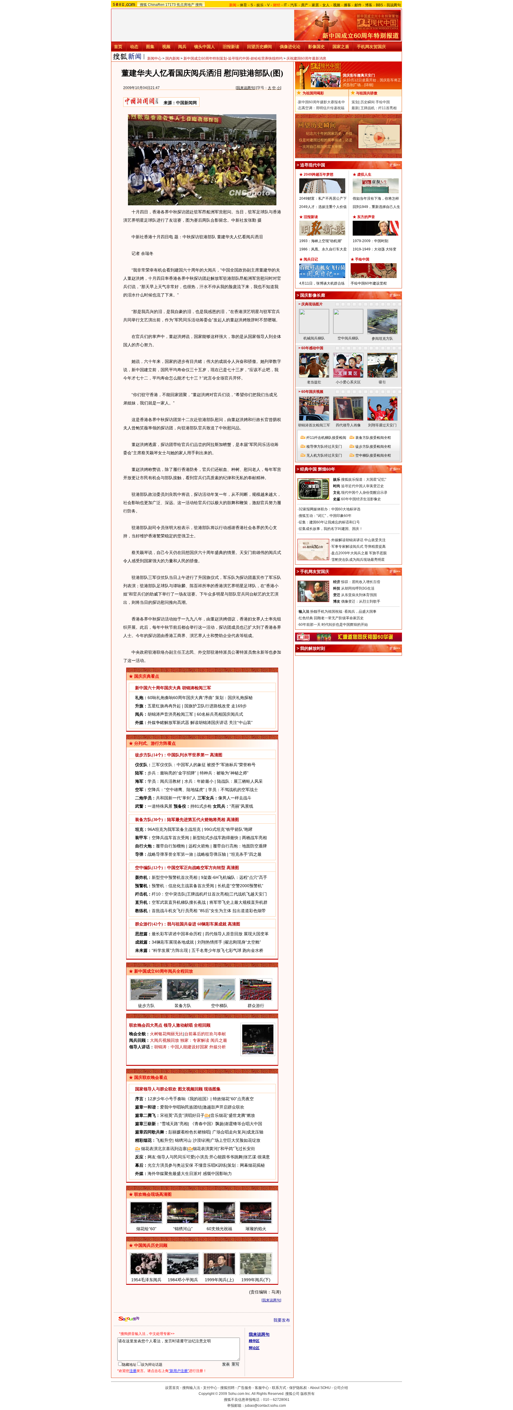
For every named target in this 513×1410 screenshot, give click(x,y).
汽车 (293, 5)
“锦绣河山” (183, 1228)
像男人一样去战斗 (234, 797)
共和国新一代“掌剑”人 (176, 797)
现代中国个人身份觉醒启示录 (364, 492)
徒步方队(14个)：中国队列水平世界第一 (172, 755)
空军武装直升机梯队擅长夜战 (179, 902)
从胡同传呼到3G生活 (357, 588)
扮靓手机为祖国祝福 (326, 611)
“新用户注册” (179, 1371)
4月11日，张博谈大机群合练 (322, 283)
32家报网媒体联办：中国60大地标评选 (329, 509)
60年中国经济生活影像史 (361, 499)
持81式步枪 (201, 806)
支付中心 (210, 1388)
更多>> (394, 165)
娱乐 (260, 5)
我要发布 (281, 1320)
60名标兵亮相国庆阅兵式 (220, 714)
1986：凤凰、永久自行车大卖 (323, 249)
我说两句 (394, 5)
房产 (304, 5)
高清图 (216, 755)
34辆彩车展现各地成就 (173, 942)
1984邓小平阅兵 (183, 1279)
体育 (243, 5)
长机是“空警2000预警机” (240, 885)
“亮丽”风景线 (241, 806)
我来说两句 (245, 88)
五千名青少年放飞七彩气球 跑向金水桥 (227, 950)
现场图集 (212, 1089)
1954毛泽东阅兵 (146, 1279)
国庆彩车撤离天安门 (359, 75)
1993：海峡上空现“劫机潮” (320, 241)
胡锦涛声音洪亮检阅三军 (170, 714)
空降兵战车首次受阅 (170, 837)
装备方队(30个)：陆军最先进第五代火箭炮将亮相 (180, 819)
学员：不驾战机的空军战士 (233, 789)
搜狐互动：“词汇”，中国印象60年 (325, 516)
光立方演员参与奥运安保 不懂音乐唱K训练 (187, 1165)
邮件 (358, 5)
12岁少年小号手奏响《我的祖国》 (179, 1098)
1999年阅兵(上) (219, 1279)
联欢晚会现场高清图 (153, 1194)
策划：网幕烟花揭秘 (246, 1165)
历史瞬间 (367, 102)
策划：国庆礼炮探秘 (234, 697)
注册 (133, 1371)
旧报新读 (231, 46)
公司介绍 (341, 1388)
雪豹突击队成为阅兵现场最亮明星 (358, 560)
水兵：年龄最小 (198, 781)
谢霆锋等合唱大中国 (243, 1123)
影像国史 (316, 46)
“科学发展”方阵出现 (170, 950)
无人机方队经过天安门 (324, 455)
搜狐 (143, 5)
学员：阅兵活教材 (164, 781)
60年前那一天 (310, 625)
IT (285, 5)
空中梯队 (219, 1005)
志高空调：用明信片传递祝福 (321, 108)
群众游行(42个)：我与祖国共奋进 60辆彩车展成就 (181, 924)
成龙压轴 (255, 1132)
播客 (347, 5)
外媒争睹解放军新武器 (168, 722)
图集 (150, 46)
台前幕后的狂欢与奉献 (205, 1033)
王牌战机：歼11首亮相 (378, 108)
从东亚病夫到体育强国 (359, 595)
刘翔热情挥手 (209, 942)
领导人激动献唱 (178, 1025)
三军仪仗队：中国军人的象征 (179, 764)
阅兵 (182, 46)
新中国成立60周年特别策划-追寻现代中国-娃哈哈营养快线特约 (233, 58)
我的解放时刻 (312, 648)
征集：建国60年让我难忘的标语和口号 (329, 522)
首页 (118, 46)
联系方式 (279, 1388)
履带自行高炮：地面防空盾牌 (240, 846)
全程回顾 (202, 1025)
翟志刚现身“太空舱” (243, 942)
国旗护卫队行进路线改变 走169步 (215, 706)
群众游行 (256, 1005)
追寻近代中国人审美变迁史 (362, 486)
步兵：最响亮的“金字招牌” (172, 773)
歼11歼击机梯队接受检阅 (326, 438)
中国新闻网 (186, 102)
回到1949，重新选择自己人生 (376, 207)
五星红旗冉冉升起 (164, 706)
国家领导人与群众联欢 (156, 1089)
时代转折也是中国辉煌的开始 (345, 625)
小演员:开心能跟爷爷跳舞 (219, 1157)
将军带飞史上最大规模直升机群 (238, 902)
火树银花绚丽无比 (166, 1033)
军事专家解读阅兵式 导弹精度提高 (358, 546)
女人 (326, 5)
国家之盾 (340, 46)
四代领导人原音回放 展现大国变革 (237, 933)
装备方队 (183, 1005)
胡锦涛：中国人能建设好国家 (181, 1046)
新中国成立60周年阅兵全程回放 (163, 971)
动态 (134, 46)
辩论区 (254, 1348)
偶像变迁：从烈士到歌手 (360, 601)
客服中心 (262, 1388)
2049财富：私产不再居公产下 (323, 198)
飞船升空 (164, 1140)
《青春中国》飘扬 (207, 1123)
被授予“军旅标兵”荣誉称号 (231, 764)
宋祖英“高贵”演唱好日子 (182, 1115)
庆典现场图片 (312, 304)
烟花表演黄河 (205, 1148)
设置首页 (172, 1388)
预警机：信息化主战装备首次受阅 (183, 885)
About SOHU (320, 1388)
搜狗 (198, 5)
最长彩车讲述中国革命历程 (177, 933)
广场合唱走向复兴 (229, 1132)
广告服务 (245, 1388)
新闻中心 (154, 58)
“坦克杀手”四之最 (245, 854)
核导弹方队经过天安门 (324, 446)
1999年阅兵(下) (255, 1279)
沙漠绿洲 (201, 1140)
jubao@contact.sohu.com (265, 1405)
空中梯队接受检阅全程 (373, 455)
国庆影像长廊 (312, 295)
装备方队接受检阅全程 (373, 438)
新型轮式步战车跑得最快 (215, 837)
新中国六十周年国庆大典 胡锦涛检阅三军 (173, 688)
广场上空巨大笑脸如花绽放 (235, 1140)
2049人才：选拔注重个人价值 (323, 207)
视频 (336, 5)
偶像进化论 (290, 46)
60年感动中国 (312, 348)
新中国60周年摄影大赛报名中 (321, 102)
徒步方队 (146, 1005)
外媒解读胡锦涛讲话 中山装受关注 (358, 540)
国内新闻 (172, 58)
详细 (368, 85)
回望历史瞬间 (259, 46)
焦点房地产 (185, 5)
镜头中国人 (204, 46)
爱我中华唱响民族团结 (181, 1107)
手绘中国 (383, 102)
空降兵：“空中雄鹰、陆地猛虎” (176, 789)
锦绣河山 (183, 1140)
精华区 (254, 1341)
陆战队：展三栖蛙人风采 (240, 781)
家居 (315, 5)
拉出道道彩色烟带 (249, 910)
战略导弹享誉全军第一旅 (170, 854)
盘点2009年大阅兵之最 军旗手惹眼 (359, 553)
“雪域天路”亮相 (174, 1123)
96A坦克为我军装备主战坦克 (174, 829)
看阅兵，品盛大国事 (360, 611)
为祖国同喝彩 (313, 93)
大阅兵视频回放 (164, 1040)
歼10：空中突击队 (169, 894)
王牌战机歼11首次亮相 (207, 894)
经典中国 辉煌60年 (317, 469)
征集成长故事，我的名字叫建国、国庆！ (331, 529)
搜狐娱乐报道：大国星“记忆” (363, 479)
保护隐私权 (298, 1388)
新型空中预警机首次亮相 (174, 877)
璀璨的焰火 (256, 1228)
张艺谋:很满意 (257, 1157)
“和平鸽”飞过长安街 (237, 1148)
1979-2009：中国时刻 (370, 241)
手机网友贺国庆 (371, 46)
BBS (379, 5)
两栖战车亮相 (254, 837)
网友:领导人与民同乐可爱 (171, 1157)
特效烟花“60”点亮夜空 (233, 1098)
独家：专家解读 (194, 1040)
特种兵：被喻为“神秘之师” (224, 773)
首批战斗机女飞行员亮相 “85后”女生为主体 (191, 910)
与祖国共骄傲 (366, 93)
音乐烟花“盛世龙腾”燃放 (232, 1115)
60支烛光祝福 (219, 1228)
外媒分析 (217, 1046)
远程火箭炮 (199, 846)
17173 (170, 5)
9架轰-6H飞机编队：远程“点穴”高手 (234, 877)
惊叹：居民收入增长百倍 (360, 582)
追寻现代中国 (312, 165)
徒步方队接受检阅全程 (373, 446)
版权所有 (307, 1394)
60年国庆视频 (312, 392)
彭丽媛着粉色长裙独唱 (189, 1132)
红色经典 (306, 618)
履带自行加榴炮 (170, 846)
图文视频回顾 (190, 1089)
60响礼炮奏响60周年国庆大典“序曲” (181, 697)
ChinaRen (156, 5)
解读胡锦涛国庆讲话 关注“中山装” (221, 722)
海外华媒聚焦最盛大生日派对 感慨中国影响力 (190, 1173)
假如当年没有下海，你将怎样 (376, 198)
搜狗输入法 (191, 1388)
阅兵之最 (218, 1040)
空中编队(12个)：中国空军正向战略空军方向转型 (180, 868)
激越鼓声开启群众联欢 (223, 1107)
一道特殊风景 (160, 806)
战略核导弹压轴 (211, 854)
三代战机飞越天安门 (248, 894)
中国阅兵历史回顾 (150, 1245)
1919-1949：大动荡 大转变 (374, 249)
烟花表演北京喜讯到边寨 (163, 1148)
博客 (368, 5)
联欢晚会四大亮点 (145, 1025)
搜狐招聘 (227, 1388)
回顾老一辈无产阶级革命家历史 (339, 618)
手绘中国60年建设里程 (369, 283)
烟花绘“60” (146, 1228)
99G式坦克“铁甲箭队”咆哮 (228, 829)
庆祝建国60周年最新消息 (306, 58)
